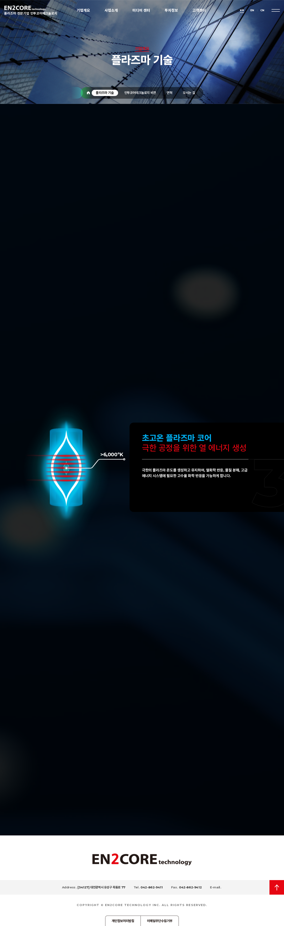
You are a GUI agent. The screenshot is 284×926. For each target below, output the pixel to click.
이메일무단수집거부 (159, 921)
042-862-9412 (190, 887)
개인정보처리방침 (123, 921)
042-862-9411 (152, 887)
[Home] (88, 93)
